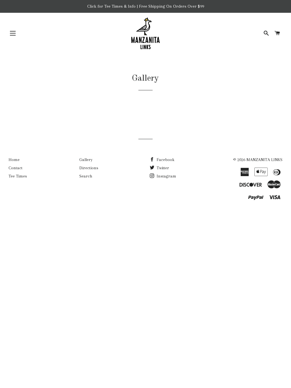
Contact (15, 167)
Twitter (162, 167)
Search (85, 176)
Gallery (86, 159)
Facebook (164, 159)
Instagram (165, 176)
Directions (88, 167)
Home (14, 159)
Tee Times (18, 176)
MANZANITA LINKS (264, 159)
